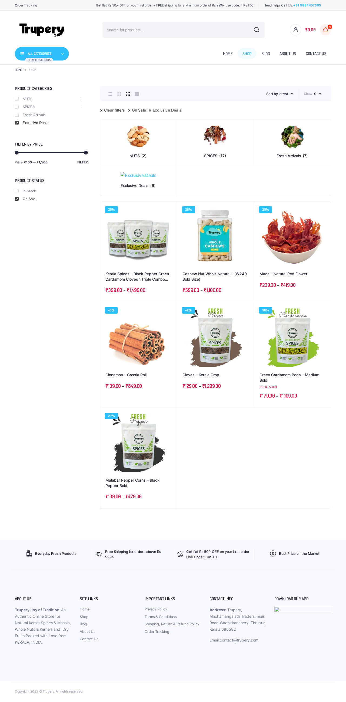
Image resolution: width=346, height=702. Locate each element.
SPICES (28, 107)
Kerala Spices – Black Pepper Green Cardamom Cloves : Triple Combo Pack (137, 276)
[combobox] (280, 94)
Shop (247, 53)
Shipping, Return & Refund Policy (172, 624)
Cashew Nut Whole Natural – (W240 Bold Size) (214, 276)
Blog (265, 53)
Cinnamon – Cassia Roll (126, 374)
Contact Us (316, 53)
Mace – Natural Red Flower (283, 273)
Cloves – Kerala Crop (200, 374)
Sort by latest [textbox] (277, 94)
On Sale (139, 110)
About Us (288, 53)
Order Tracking (26, 5)
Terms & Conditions (161, 616)
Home (228, 53)
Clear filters (114, 110)
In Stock (29, 191)
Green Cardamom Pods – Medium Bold (289, 377)
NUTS (27, 99)
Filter (82, 162)
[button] (170, 223)
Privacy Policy (156, 609)
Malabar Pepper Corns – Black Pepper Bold (132, 483)
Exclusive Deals (167, 110)
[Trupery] (42, 30)
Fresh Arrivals (34, 115)
